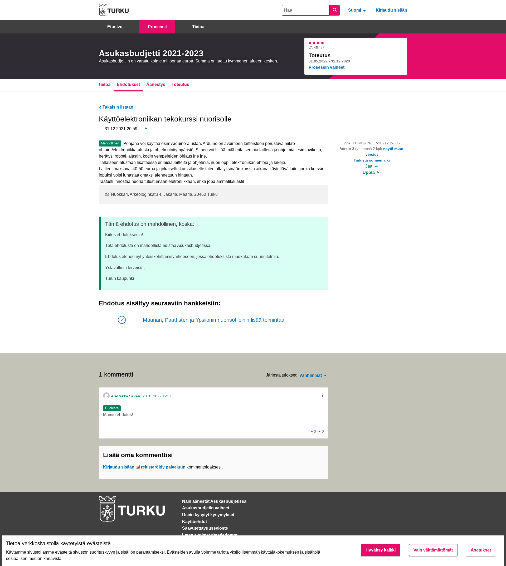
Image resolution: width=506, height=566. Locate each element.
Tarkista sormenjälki (372, 160)
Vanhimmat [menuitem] (310, 375)
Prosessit (157, 27)
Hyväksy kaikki (381, 550)
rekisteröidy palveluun (163, 467)
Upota (369, 172)
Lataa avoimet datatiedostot (209, 535)
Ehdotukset (128, 84)
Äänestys (155, 84)
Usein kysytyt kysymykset (208, 515)
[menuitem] (357, 10)
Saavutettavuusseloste (205, 528)
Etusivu (115, 27)
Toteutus (180, 84)
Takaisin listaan (117, 107)
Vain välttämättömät (433, 550)
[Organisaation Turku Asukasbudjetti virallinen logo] (114, 10)
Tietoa (198, 27)
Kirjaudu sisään (391, 10)
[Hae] (335, 10)
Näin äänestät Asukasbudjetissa (214, 501)
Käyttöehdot (194, 521)
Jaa (369, 166)
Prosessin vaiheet (326, 67)
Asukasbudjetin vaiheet (205, 508)
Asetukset (481, 550)
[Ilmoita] (146, 129)
